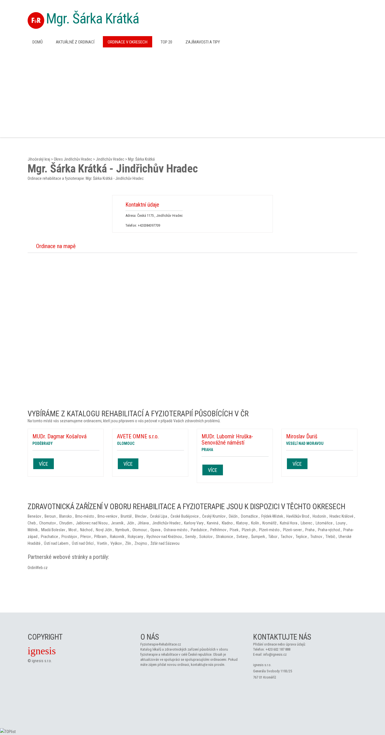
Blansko (65, 516)
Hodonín (319, 516)
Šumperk (258, 536)
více (43, 464)
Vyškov (116, 543)
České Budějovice (185, 516)
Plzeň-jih (249, 530)
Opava (155, 530)
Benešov (34, 516)
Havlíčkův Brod (297, 516)
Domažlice (249, 516)
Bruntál (126, 516)
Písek (234, 530)
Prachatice (49, 536)
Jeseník (117, 523)
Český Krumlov (213, 516)
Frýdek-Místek (272, 516)
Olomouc (139, 530)
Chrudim (65, 523)
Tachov (286, 536)
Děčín (233, 516)
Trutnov (316, 536)
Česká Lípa (158, 516)
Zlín (128, 543)
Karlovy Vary (193, 523)
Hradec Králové (341, 516)
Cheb (32, 523)
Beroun (50, 516)
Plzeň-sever (292, 530)
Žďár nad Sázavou (165, 543)
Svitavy (242, 536)
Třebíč (330, 536)
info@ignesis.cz (275, 654)
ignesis (42, 651)
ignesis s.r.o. (42, 661)
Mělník (33, 530)
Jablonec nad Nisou (92, 523)
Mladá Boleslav (53, 530)
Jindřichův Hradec (110, 159)
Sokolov (206, 536)
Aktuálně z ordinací (75, 42)
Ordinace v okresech (127, 42)
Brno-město (84, 516)
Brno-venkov (107, 516)
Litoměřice (324, 523)
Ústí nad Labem (56, 543)
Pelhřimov (218, 530)
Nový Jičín (104, 530)
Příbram (100, 536)
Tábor (272, 536)
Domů (37, 42)
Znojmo (140, 543)
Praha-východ (329, 530)
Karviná (212, 523)
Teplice (301, 536)
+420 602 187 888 (277, 649)
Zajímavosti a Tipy (202, 42)
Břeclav (141, 516)
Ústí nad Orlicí (83, 543)
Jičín (130, 523)
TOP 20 (166, 42)
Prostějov (69, 536)
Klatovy (242, 523)
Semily (190, 536)
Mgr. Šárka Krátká (92, 18)
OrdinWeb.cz (38, 567)
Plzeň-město (269, 530)
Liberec (306, 523)
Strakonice (224, 536)
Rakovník (117, 536)
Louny (341, 523)
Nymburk (122, 530)
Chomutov (47, 523)
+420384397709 (149, 225)
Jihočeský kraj (39, 159)
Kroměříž (269, 523)
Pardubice (199, 530)
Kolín (255, 523)
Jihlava (143, 523)
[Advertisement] (192, 91)
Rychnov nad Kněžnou (164, 536)
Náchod (86, 530)
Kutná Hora (288, 523)
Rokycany (135, 536)
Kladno (227, 523)
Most (72, 530)
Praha (310, 530)
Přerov (85, 536)
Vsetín (102, 543)
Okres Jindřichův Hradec (73, 159)
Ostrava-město (175, 530)
